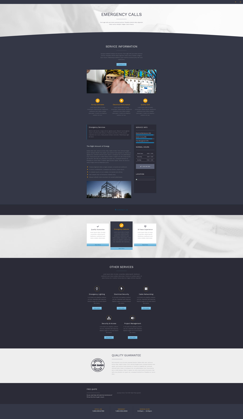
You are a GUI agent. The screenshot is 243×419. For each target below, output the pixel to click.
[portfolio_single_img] (109, 182)
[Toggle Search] (235, 1)
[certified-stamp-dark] (98, 359)
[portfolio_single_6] (121, 70)
